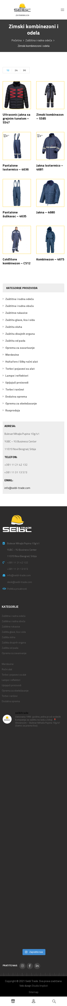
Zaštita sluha (13, 327)
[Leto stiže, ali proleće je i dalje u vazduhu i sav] (33, 785)
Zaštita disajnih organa (20, 334)
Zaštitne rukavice (16, 313)
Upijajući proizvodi (16, 383)
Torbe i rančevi (14, 389)
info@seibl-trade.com (17, 488)
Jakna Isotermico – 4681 (49, 167)
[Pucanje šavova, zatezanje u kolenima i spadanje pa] (33, 821)
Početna (16, 40)
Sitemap (33, 992)
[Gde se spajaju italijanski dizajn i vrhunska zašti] (33, 929)
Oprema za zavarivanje (20, 348)
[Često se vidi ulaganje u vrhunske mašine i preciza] (33, 857)
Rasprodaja (12, 410)
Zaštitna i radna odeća (38, 40)
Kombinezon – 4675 (50, 259)
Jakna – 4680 (45, 212)
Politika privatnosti (17, 589)
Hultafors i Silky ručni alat (21, 362)
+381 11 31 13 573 (17, 569)
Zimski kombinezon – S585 (50, 116)
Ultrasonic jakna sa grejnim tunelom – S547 (16, 118)
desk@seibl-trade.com (19, 582)
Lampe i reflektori (16, 376)
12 (7, 70)
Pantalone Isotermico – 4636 (16, 167)
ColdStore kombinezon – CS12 (17, 261)
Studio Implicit (40, 985)
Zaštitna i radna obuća (19, 306)
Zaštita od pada (15, 341)
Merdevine (12, 355)
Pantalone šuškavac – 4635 (14, 214)
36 (24, 70)
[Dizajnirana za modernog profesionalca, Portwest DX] (33, 893)
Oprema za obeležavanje (21, 403)
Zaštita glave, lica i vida (20, 320)
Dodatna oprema (16, 397)
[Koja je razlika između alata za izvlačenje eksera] (33, 749)
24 (16, 70)
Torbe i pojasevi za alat (20, 369)
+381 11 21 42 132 (17, 562)
